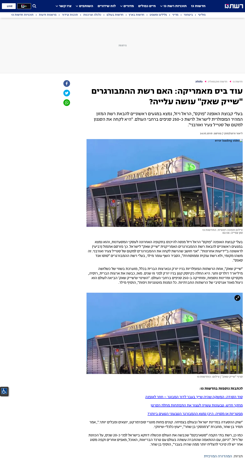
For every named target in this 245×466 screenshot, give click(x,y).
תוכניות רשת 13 (175, 6)
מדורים (128, 6)
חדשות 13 (198, 6)
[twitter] (66, 93)
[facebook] (66, 83)
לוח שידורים (107, 6)
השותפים (86, 6)
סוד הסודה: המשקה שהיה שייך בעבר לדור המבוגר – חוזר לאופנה (194, 397)
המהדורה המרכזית (218, 456)
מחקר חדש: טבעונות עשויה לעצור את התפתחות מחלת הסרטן (197, 405)
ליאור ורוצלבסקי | (232, 133)
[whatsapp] (66, 102)
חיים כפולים (147, 6)
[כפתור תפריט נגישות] (4, 391)
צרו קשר (65, 6)
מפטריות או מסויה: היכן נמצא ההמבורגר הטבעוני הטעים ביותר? (195, 414)
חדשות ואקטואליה (217, 81)
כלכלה (199, 81)
